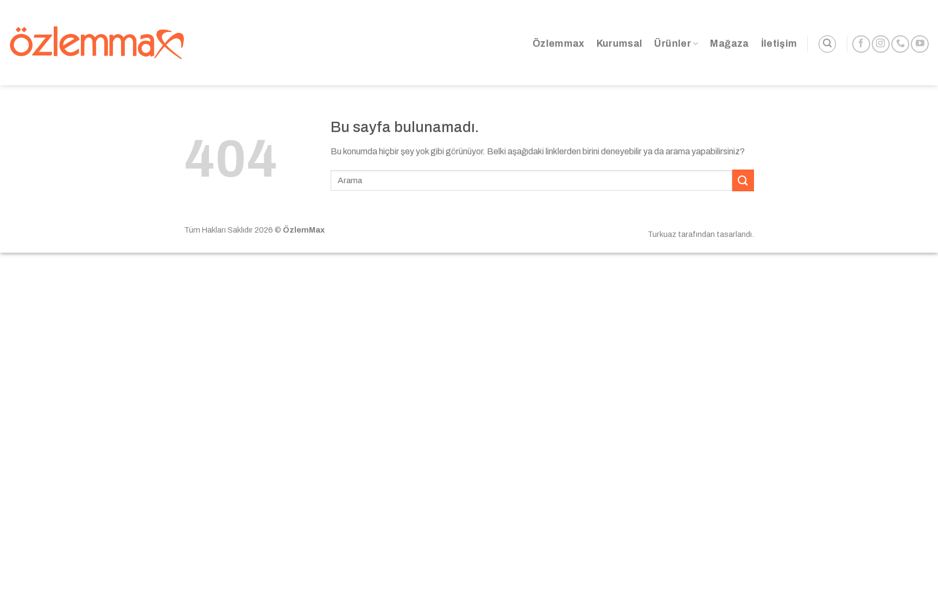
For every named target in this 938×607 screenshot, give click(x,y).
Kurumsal (620, 44)
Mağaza (729, 44)
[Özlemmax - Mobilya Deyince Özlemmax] (97, 42)
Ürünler (672, 44)
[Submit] (743, 180)
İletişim (779, 44)
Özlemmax (559, 44)
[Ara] (827, 44)
